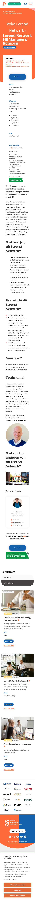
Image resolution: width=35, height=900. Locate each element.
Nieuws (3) (7, 577)
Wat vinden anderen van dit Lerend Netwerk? (17, 66)
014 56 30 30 (16, 520)
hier (12, 148)
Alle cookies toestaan (17, 885)
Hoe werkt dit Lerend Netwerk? (14, 62)
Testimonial (9, 64)
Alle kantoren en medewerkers (17, 842)
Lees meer (9, 641)
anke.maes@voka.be (18, 522)
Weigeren (17, 890)
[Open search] (26, 4)
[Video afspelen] (17, 478)
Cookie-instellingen (17, 895)
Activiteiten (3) (9, 583)
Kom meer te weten (10, 879)
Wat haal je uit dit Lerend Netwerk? (15, 61)
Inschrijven (9, 645)
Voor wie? (25, 62)
